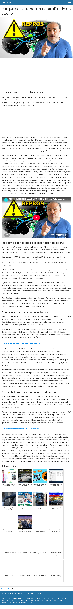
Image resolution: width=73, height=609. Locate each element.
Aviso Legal (22, 593)
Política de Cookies (34, 593)
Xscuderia (6, 2)
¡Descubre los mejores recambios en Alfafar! (17, 602)
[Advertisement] (36, 73)
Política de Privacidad (9, 593)
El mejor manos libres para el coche (47, 598)
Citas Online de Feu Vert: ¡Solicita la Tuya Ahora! (17, 598)
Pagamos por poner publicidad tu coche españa (46, 600)
